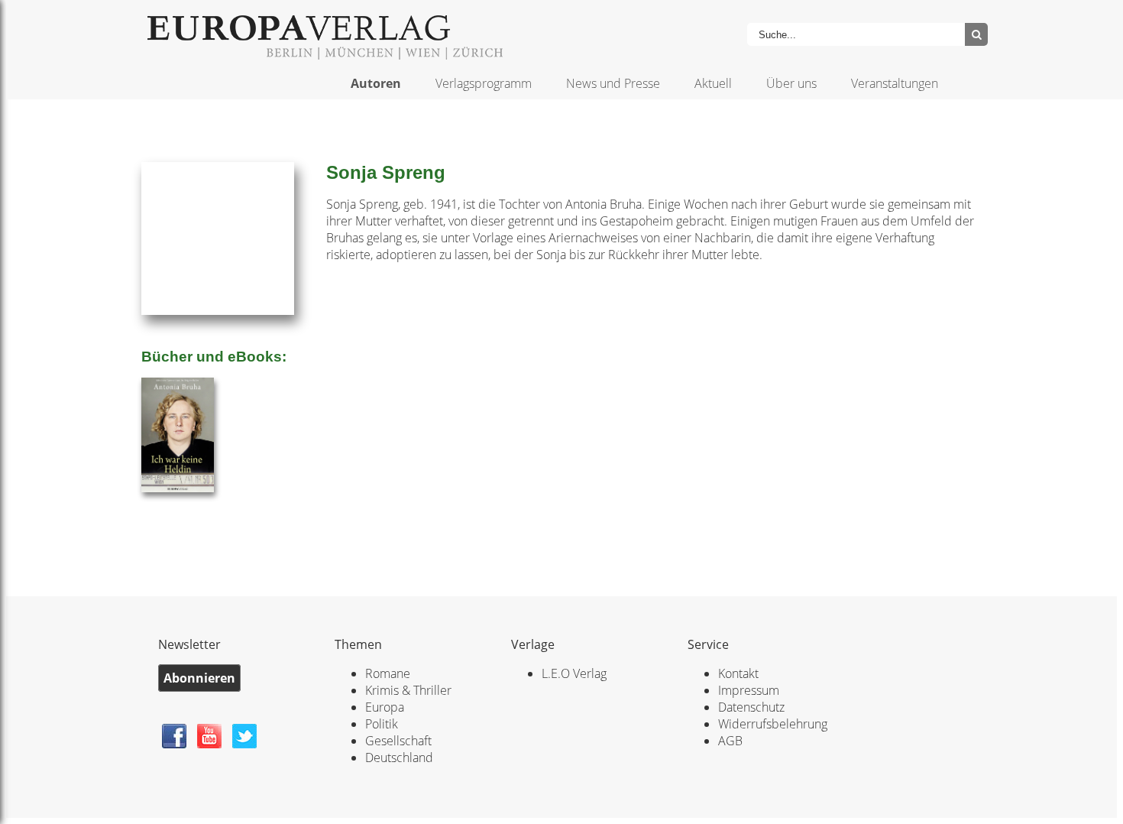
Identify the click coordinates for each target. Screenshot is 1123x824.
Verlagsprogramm (483, 83)
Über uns (791, 83)
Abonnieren (199, 678)
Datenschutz (751, 707)
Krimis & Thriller (408, 690)
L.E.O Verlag (574, 673)
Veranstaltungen (894, 83)
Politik (381, 723)
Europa (384, 707)
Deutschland (399, 757)
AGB (730, 740)
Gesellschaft (398, 740)
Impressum (748, 690)
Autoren (376, 83)
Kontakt (738, 673)
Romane (387, 673)
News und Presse (613, 83)
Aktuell (713, 83)
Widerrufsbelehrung (772, 723)
